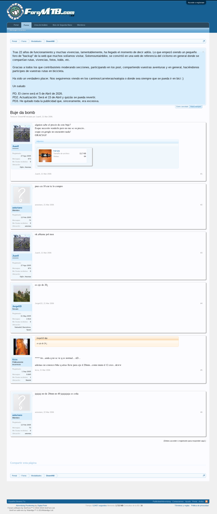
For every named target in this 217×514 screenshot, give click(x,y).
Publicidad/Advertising (162, 501)
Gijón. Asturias (25, 167)
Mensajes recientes (18, 30)
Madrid (28, 380)
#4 (201, 303)
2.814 (28, 319)
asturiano (17, 207)
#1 (201, 174)
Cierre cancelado (182, 106)
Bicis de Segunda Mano (62, 25)
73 (30, 220)
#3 (201, 253)
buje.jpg (56, 151)
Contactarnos (178, 501)
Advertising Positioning (25, 505)
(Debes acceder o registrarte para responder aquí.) (185, 441)
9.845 (28, 374)
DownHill (21, 117)
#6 (201, 412)
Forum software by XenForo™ (31, 508)
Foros (26, 25)
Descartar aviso (203, 52)
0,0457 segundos (100, 505)
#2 (201, 205)
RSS (206, 501)
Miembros (81, 25)
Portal (16, 25)
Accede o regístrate (196, 3)
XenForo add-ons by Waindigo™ (22, 510)
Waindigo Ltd (48, 510)
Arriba (201, 501)
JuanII (38, 117)
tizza (14, 359)
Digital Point (42, 505)
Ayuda (188, 501)
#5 (201, 370)
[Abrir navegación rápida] (204, 41)
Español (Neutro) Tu (16, 501)
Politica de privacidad (200, 505)
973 (29, 159)
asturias (28, 226)
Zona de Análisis (41, 25)
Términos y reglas (182, 505)
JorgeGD (17, 306)
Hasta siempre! (195, 106)
